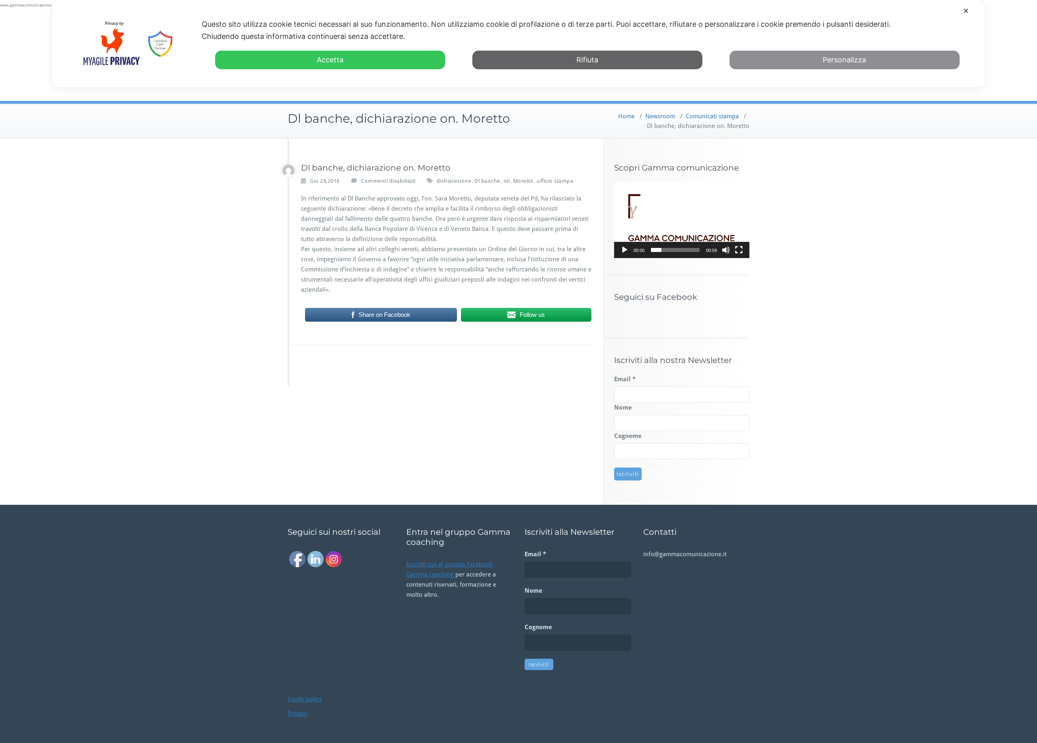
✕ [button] (966, 10)
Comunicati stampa (712, 116)
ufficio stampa (555, 181)
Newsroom (660, 116)
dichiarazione (454, 181)
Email (625, 379)
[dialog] (518, 44)
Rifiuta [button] (587, 60)
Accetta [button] (330, 60)
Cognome (628, 436)
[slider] (675, 250)
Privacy (297, 713)
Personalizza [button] (844, 60)
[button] (682, 220)
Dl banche (487, 181)
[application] (681, 220)
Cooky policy (305, 699)
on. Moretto (519, 181)
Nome (623, 407)
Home (626, 116)
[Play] (625, 250)
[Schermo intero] (739, 250)
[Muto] (726, 250)
